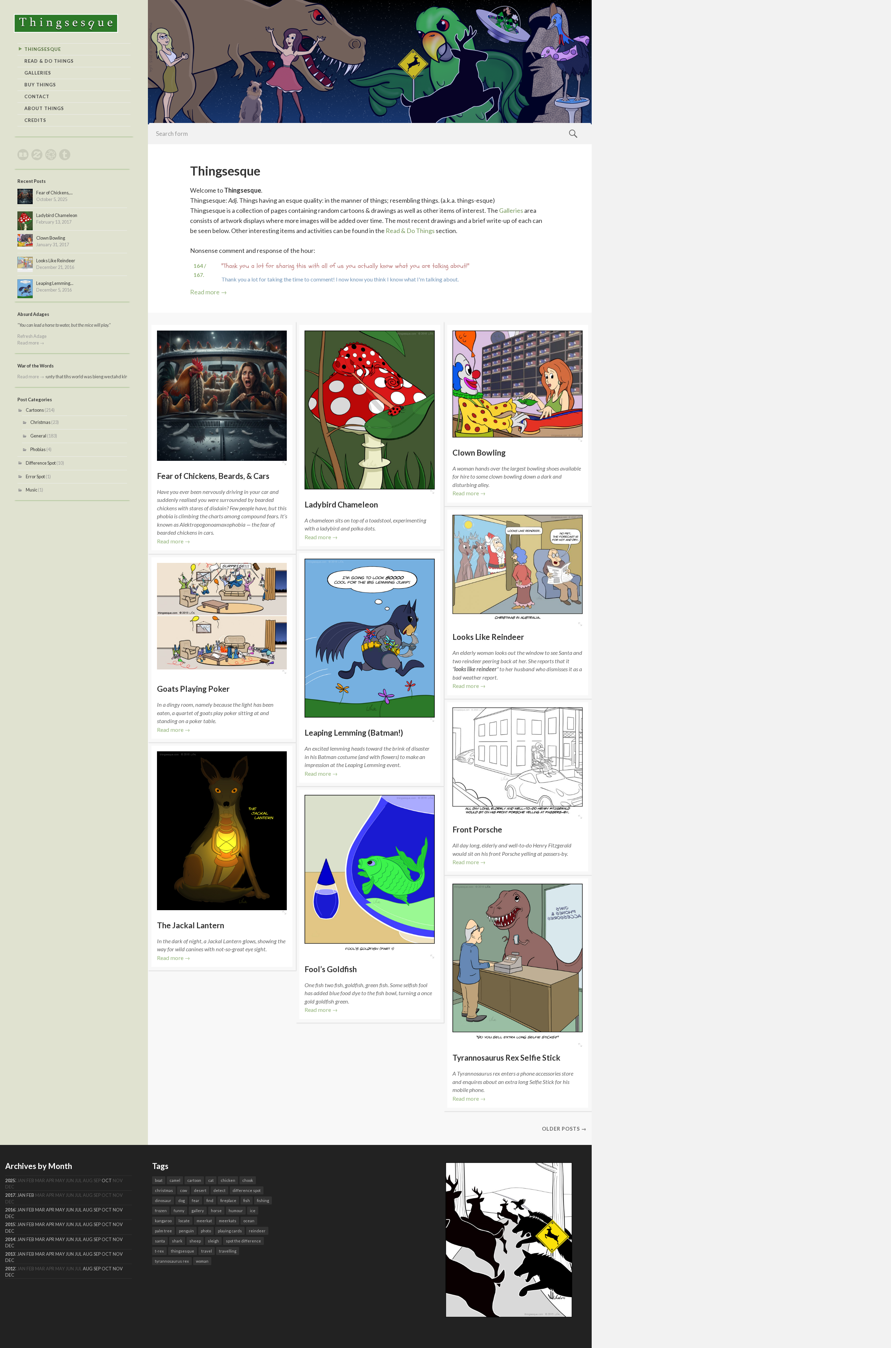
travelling (227, 1251)
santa (160, 1241)
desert (200, 1190)
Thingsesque (42, 49)
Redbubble (23, 154)
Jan (21, 1195)
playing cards (230, 1231)
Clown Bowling (479, 452)
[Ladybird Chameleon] (370, 410)
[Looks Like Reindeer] (517, 568)
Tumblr (64, 154)
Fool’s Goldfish (331, 969)
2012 (10, 1268)
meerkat (204, 1220)
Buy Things (40, 84)
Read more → (208, 292)
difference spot (246, 1190)
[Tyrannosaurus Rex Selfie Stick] (517, 963)
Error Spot (35, 476)
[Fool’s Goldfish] (370, 874)
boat (159, 1180)
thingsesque (182, 1251)
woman (202, 1261)
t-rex (159, 1251)
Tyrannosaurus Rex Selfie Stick (506, 1057)
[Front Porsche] (517, 760)
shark (177, 1241)
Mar (40, 1210)
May (60, 1210)
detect (219, 1190)
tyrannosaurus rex (172, 1261)
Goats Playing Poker (193, 689)
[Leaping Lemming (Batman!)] (370, 638)
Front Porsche (477, 829)
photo (206, 1231)
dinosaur (163, 1200)
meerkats (227, 1220)
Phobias (38, 449)
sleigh (213, 1241)
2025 (10, 1180)
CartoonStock (50, 154)
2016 (10, 1210)
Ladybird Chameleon (341, 504)
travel (206, 1251)
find (209, 1200)
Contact (36, 96)
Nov (118, 1210)
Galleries (37, 73)
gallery (197, 1210)
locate (184, 1220)
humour (236, 1210)
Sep (97, 1210)
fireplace (228, 1200)
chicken (228, 1180)
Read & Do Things (49, 61)
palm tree (163, 1231)
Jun (70, 1210)
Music (31, 490)
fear (195, 1200)
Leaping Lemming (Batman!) (354, 732)
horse (216, 1210)
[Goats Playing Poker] (284, 672)
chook (247, 1180)
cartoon (194, 1180)
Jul (78, 1210)
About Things (44, 108)
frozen (161, 1210)
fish (246, 1200)
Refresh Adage (32, 336)
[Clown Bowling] (517, 384)
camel (174, 1180)
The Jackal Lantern (190, 925)
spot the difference (243, 1241)
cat (211, 1180)
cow (183, 1190)
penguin (186, 1231)
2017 (10, 1195)
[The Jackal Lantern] (222, 830)
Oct (107, 1180)
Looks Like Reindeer (488, 637)
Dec (9, 1216)
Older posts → (564, 1129)
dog (181, 1200)
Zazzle (36, 154)
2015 (10, 1224)
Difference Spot (41, 463)
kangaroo (163, 1220)
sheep (195, 1241)
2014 (10, 1239)
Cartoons (35, 410)
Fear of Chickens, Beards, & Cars (213, 476)
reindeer (257, 1231)
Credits (35, 120)
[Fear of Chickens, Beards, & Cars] (222, 396)
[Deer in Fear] (509, 1315)
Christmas (40, 422)
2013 (10, 1254)
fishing (263, 1200)
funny (179, 1210)
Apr (50, 1210)
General (38, 436)
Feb (30, 1195)
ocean (248, 1220)
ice (252, 1210)
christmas (164, 1190)
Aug (88, 1210)
